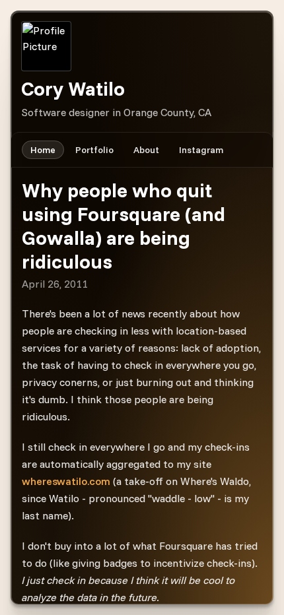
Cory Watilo (73, 88)
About (146, 150)
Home (42, 150)
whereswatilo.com (66, 481)
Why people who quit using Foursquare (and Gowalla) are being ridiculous (123, 226)
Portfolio (94, 150)
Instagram (201, 150)
